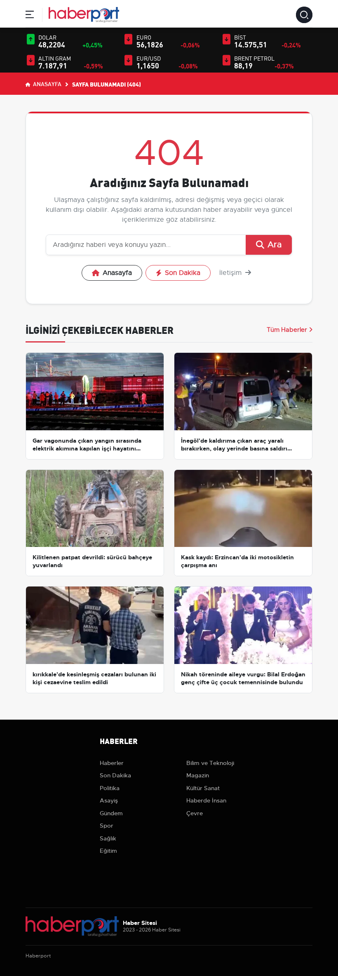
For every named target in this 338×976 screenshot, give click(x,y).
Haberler (112, 763)
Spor (106, 825)
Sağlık (108, 838)
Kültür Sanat (203, 788)
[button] (30, 16)
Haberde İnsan (206, 800)
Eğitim (108, 850)
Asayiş (109, 800)
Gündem (111, 813)
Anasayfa (46, 84)
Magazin (197, 775)
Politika (110, 788)
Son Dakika (182, 273)
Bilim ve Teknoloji (210, 763)
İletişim (231, 273)
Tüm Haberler (287, 329)
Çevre (194, 813)
